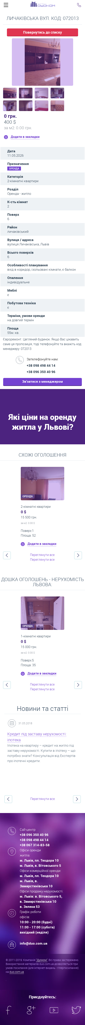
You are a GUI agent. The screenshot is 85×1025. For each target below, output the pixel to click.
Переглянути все (42, 555)
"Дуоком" (41, 960)
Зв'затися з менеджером (42, 381)
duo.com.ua (16, 972)
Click (6, 6)
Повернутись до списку (42, 32)
